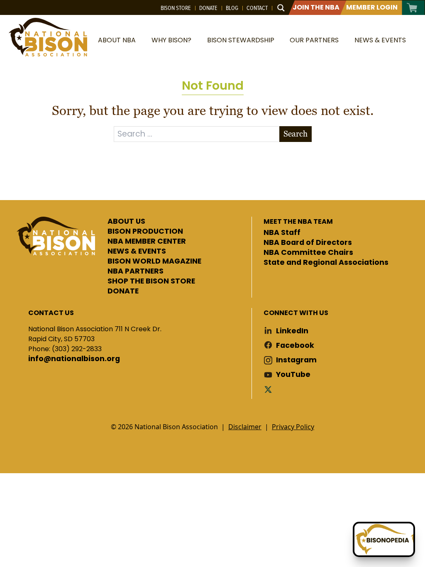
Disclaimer (244, 426)
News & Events (380, 40)
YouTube (293, 374)
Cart (412, 7)
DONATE (123, 291)
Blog (232, 8)
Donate (208, 8)
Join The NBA (316, 7)
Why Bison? (171, 40)
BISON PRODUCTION (145, 231)
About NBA (117, 40)
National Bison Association (47, 37)
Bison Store (176, 8)
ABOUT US (126, 221)
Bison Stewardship (240, 40)
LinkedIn (292, 331)
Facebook (295, 345)
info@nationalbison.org (74, 359)
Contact (257, 8)
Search (295, 134)
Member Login (372, 7)
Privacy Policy (293, 426)
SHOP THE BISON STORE (151, 281)
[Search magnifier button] (281, 8)
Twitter (270, 389)
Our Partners (314, 40)
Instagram (296, 360)
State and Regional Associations (326, 262)
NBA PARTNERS (135, 271)
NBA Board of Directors (308, 243)
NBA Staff (282, 233)
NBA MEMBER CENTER (146, 241)
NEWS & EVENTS (136, 251)
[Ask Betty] (384, 539)
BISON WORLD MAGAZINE (154, 261)
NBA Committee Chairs (308, 253)
